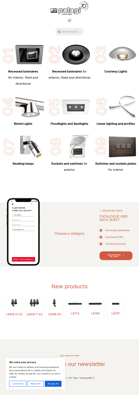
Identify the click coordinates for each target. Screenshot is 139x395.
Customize (17, 384)
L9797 (115, 313)
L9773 (75, 313)
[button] (69, 20)
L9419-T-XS (34, 314)
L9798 (95, 313)
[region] (35, 374)
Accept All (53, 384)
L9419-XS (54, 314)
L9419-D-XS (14, 314)
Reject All (36, 384)
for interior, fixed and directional (23, 77)
